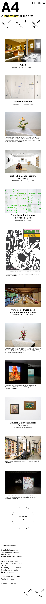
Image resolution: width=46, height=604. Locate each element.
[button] (33, 3)
